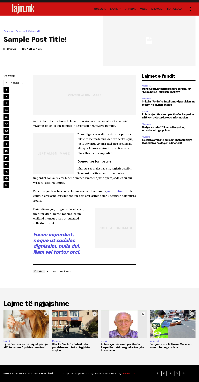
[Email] (6, 131)
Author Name (35, 49)
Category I (8, 31)
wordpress (65, 271)
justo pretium (115, 191)
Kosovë (145, 111)
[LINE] (6, 178)
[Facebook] (6, 90)
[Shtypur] (6, 137)
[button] (191, 9)
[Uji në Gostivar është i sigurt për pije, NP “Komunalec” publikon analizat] (26, 324)
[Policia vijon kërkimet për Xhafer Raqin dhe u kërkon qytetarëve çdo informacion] (124, 324)
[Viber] (6, 185)
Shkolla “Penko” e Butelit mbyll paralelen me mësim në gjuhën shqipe (71, 347)
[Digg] (6, 172)
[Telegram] (6, 151)
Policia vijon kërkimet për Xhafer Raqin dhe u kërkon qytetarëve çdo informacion (122, 347)
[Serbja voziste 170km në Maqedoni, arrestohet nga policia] (173, 324)
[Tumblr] (6, 144)
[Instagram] (164, 373)
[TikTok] (170, 373)
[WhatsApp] (6, 110)
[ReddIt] (6, 124)
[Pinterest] (6, 103)
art (48, 271)
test (54, 271)
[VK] (6, 165)
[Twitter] (6, 96)
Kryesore (146, 137)
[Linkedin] (6, 117)
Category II (21, 31)
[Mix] (6, 158)
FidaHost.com (129, 373)
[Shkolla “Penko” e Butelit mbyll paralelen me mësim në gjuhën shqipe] (75, 324)
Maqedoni (146, 86)
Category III (34, 31)
